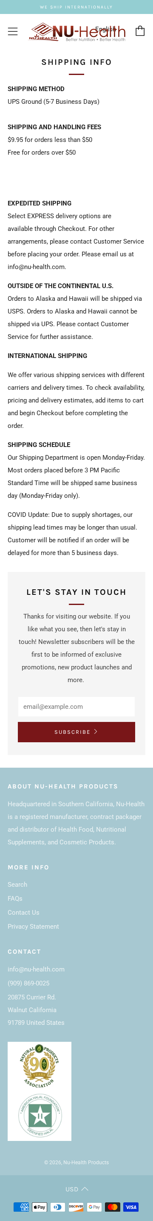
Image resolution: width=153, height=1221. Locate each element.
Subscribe (72, 732)
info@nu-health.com (36, 969)
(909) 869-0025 (28, 983)
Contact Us (24, 912)
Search (17, 884)
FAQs (15, 898)
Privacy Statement (33, 926)
